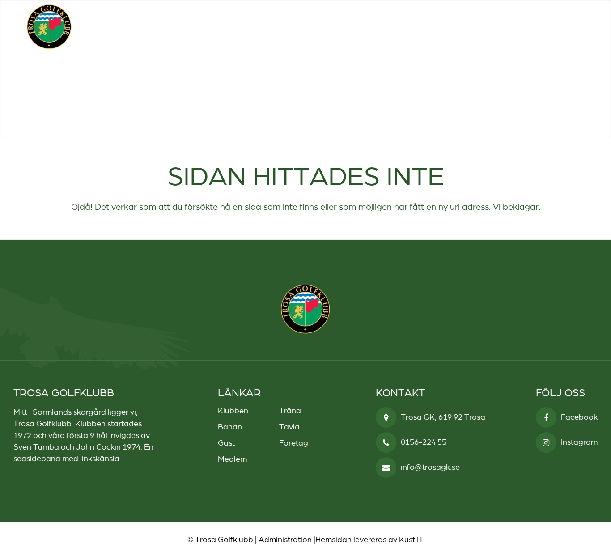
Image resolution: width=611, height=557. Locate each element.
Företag (293, 442)
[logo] (49, 26)
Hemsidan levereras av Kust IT (369, 539)
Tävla (289, 426)
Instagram (579, 442)
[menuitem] (556, 26)
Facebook (579, 416)
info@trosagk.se (430, 467)
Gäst (226, 442)
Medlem (232, 459)
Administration (285, 539)
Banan (230, 426)
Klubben (233, 410)
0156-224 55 (423, 442)
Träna (290, 410)
